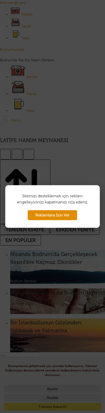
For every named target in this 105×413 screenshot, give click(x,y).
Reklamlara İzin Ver (52, 215)
